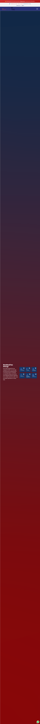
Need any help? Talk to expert (17, 3)
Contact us (18, 5)
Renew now (22, 1)
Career (23, 5)
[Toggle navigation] (37, 8)
